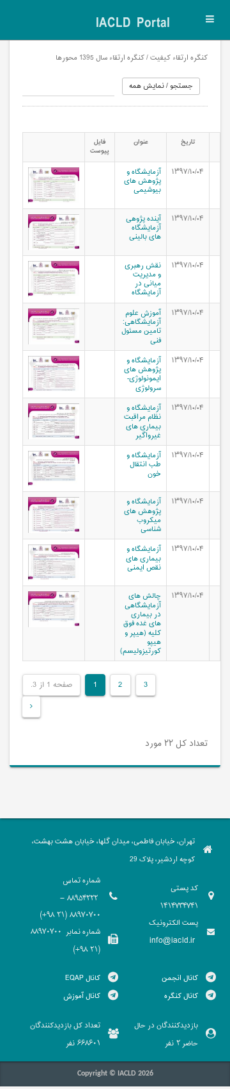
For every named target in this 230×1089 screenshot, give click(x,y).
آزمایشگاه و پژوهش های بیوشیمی (142, 181)
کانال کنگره (181, 996)
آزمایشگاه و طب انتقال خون (143, 465)
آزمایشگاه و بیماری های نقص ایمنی (143, 558)
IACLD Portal (133, 24)
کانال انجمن (180, 978)
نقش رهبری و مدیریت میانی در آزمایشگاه (143, 279)
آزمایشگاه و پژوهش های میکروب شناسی (142, 515)
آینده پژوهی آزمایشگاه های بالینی (143, 228)
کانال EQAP (82, 978)
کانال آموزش (81, 996)
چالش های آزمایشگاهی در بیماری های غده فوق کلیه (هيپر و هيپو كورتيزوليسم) (140, 623)
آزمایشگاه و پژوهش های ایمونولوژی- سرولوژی (142, 374)
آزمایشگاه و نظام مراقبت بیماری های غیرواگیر (142, 421)
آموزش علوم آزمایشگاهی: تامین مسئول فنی (141, 326)
